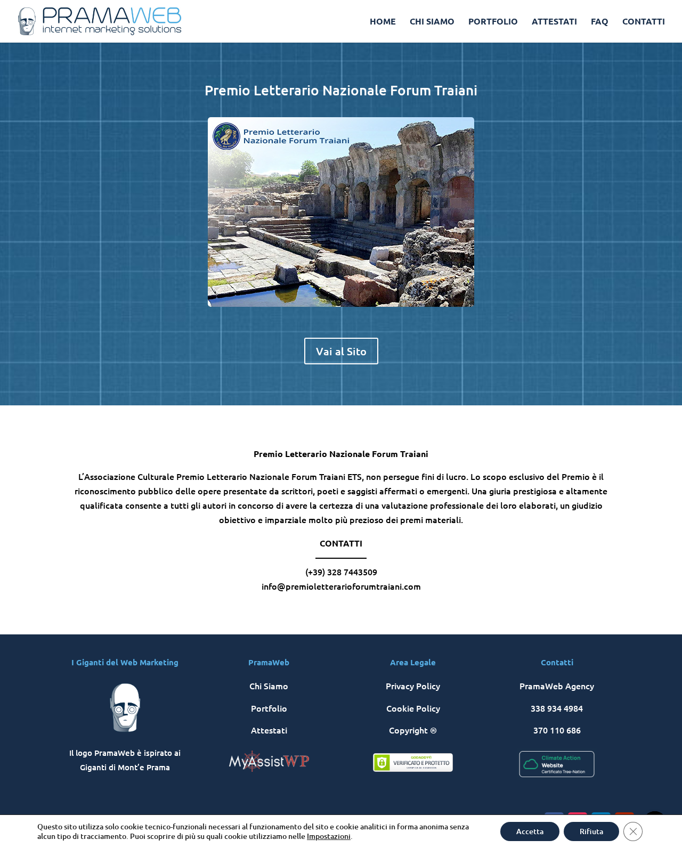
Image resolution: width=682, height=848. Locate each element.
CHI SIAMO (432, 22)
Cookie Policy (413, 708)
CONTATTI (643, 22)
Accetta (529, 831)
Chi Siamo (268, 685)
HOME (383, 22)
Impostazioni (329, 836)
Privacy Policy (413, 685)
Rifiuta (591, 831)
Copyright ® (413, 730)
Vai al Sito (341, 351)
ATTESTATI (554, 22)
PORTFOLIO (493, 22)
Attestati (269, 730)
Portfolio (269, 708)
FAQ (599, 22)
